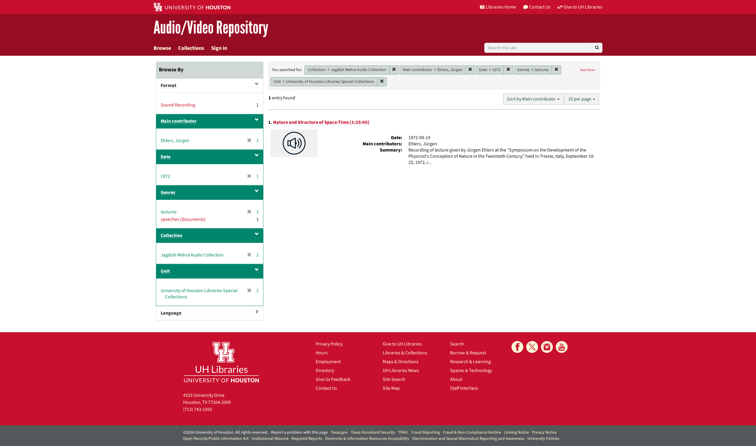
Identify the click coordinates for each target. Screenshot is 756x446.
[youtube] (562, 347)
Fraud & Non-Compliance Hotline (472, 432)
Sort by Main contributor (532, 99)
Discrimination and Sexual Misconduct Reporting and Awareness (468, 439)
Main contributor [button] (179, 121)
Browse (162, 48)
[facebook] (517, 347)
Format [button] (168, 85)
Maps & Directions (400, 361)
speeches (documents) (183, 219)
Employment (328, 361)
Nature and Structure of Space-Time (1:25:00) (321, 122)
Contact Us (326, 388)
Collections (191, 48)
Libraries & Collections (405, 353)
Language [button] (171, 313)
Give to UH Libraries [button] (582, 7)
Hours (322, 353)
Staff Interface (464, 388)
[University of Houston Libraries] (221, 362)
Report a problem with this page (299, 432)
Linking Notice (516, 432)
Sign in (219, 48)
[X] (532, 347)
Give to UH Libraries (402, 344)
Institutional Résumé (270, 439)
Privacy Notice (544, 432)
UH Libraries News (401, 370)
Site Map (391, 388)
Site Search (394, 379)
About (456, 379)
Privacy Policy (329, 344)
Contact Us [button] (539, 7)
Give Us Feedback (333, 379)
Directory (325, 370)
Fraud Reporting (425, 432)
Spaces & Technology (471, 370)
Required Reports (306, 439)
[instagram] (547, 347)
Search (457, 344)
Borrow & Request (468, 353)
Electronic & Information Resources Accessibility (367, 439)
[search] (597, 48)
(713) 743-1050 (197, 409)
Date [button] (165, 157)
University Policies (543, 439)
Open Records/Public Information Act (216, 439)
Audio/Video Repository (211, 28)
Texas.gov (339, 432)
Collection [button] (171, 235)
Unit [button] (165, 271)
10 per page (580, 99)
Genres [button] (168, 192)
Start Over (587, 70)
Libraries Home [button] (501, 7)
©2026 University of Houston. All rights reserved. (225, 432)
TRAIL (403, 432)
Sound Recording (178, 105)
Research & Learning (470, 361)
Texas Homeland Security (373, 432)
